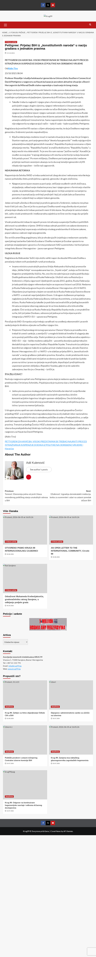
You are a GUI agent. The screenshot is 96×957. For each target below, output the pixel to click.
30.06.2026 (10, 554)
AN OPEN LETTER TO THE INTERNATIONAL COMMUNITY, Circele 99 (70, 551)
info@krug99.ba (15, 666)
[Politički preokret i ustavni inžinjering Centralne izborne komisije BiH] (25, 740)
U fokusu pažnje (11, 42)
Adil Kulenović (35, 462)
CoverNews (55, 831)
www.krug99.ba (14, 669)
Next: (70, 496)
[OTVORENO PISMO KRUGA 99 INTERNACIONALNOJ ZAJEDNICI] (25, 530)
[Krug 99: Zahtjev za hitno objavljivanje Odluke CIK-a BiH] (25, 695)
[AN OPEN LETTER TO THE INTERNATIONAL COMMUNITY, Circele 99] (71, 530)
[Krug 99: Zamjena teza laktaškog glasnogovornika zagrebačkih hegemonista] (71, 740)
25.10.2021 (11, 53)
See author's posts (39, 469)
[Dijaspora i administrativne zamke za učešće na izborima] (71, 695)
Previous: (26, 496)
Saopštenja (9, 706)
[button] (5, 25)
